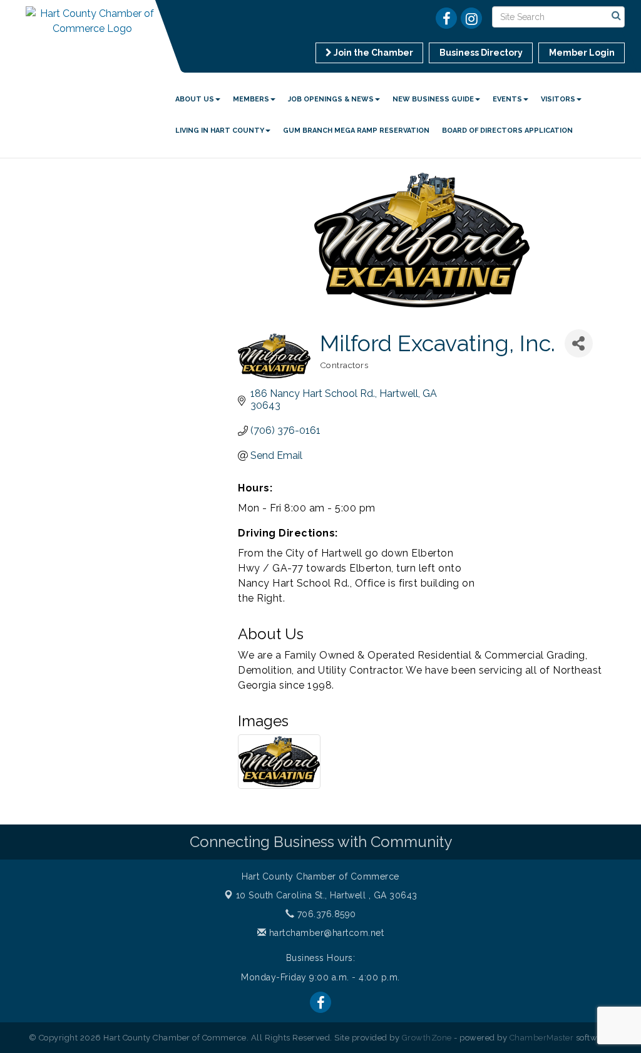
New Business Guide (433, 99)
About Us (194, 99)
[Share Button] (579, 343)
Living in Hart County (219, 130)
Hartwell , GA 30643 (327, 895)
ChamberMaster (542, 1037)
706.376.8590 (325, 914)
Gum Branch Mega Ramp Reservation (356, 130)
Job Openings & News (331, 99)
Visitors (558, 99)
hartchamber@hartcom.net (325, 933)
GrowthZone (427, 1037)
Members (251, 99)
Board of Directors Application (507, 130)
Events (507, 99)
